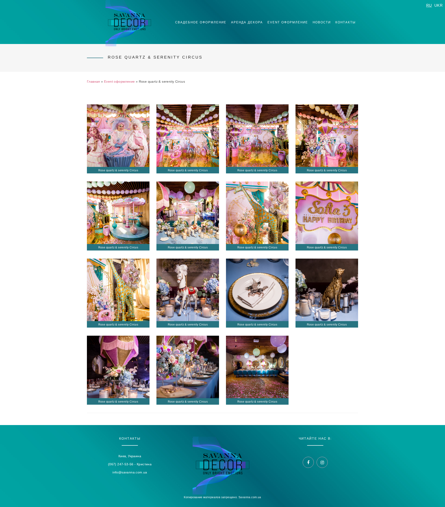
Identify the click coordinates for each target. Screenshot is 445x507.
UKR (438, 5)
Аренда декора (247, 22)
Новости (322, 22)
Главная (93, 81)
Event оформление (287, 22)
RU (429, 5)
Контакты (345, 22)
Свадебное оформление (200, 22)
